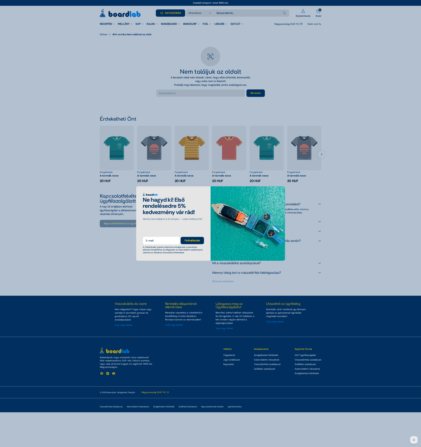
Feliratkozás (192, 240)
